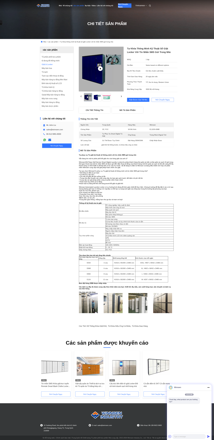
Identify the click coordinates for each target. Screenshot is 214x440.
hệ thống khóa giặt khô (97, 326)
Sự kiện (88, 5)
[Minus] (208, 387)
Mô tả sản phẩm (127, 110)
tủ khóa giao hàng (140, 326)
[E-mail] (49, 140)
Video (94, 5)
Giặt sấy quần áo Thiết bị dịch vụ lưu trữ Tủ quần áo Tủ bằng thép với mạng (89, 385)
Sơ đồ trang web (48, 438)
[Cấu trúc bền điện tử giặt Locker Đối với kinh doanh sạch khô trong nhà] (124, 366)
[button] (44, 372)
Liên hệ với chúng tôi (105, 5)
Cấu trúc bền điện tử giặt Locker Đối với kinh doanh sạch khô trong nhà (123, 385)
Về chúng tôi (67, 5)
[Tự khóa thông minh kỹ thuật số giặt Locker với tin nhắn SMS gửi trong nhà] (101, 69)
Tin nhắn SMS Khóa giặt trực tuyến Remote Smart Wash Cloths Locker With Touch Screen (55, 385)
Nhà (60, 5)
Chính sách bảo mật (63, 438)
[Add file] (169, 436)
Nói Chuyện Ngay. (123, 5)
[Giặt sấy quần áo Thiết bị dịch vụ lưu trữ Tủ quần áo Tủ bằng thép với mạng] (90, 366)
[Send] (208, 436)
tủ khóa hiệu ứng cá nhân (119, 326)
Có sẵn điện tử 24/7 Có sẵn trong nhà (157, 385)
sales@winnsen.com (54, 130)
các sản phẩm (78, 5)
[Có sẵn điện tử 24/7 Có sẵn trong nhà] (158, 366)
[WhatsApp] (44, 140)
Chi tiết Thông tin (94, 110)
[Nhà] (43, 5)
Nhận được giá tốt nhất (138, 100)
